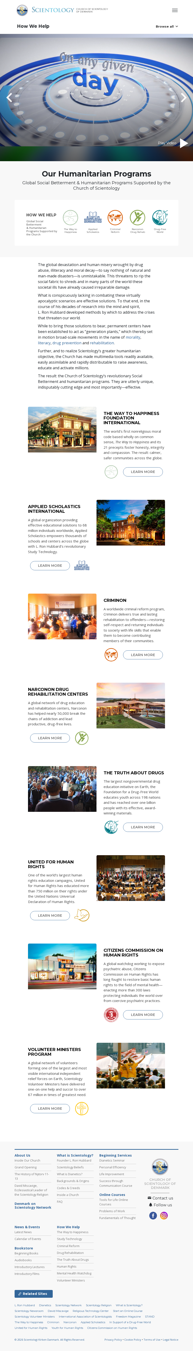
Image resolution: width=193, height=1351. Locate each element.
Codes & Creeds (68, 1188)
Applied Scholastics (93, 1322)
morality (133, 337)
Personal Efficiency (112, 1167)
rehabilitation (102, 342)
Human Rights (66, 1266)
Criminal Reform (68, 1246)
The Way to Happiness (72, 1232)
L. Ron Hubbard (25, 1305)
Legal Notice (170, 1339)
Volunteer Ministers (71, 1280)
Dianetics (45, 1305)
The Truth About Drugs (73, 1259)
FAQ (60, 1201)
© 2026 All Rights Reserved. (50, 1339)
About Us (22, 1155)
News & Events (27, 1227)
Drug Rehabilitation (70, 1253)
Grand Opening (25, 1167)
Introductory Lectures (30, 1267)
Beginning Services (115, 1155)
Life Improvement (111, 1174)
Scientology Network (68, 1305)
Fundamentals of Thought (117, 1218)
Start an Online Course (127, 1311)
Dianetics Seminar (112, 1160)
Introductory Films (27, 1274)
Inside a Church (68, 1195)
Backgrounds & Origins (73, 1181)
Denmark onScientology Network (33, 1205)
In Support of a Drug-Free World (130, 1322)
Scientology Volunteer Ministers (35, 1316)
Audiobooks (23, 1260)
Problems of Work (112, 1211)
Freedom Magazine (128, 1316)
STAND (149, 1316)
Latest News (23, 1232)
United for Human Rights (31, 1328)
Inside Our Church (27, 1160)
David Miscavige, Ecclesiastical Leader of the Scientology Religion (31, 1190)
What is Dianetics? (69, 1174)
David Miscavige (58, 1311)
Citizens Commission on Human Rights (112, 1328)
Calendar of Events (28, 1239)
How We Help (33, 26)
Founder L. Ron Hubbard (74, 1160)
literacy (44, 342)
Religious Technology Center (91, 1311)
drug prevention (66, 342)
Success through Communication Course (115, 1183)
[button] (17, 97)
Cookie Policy (132, 1339)
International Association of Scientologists (85, 1316)
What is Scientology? (75, 1155)
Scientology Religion (99, 1305)
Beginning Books (26, 1253)
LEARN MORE (143, 472)
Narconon (70, 1322)
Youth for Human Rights (67, 1328)
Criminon (53, 1322)
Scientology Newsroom (29, 1311)
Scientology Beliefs (70, 1167)
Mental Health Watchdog (74, 1273)
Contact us (162, 1198)
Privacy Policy (113, 1339)
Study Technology (69, 1239)
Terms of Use (152, 1339)
